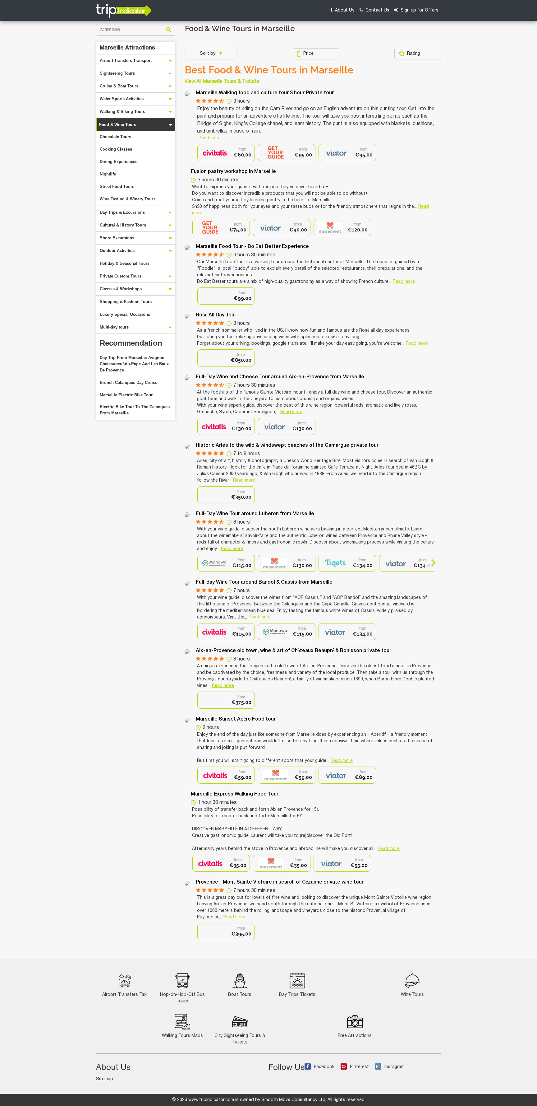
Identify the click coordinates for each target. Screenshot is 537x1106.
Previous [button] (202, 563)
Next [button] (430, 563)
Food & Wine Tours (117, 124)
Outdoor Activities (117, 250)
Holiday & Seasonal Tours (124, 263)
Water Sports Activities (122, 98)
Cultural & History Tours (123, 225)
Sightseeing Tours (117, 73)
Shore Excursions (117, 238)
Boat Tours (239, 995)
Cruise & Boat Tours (119, 86)
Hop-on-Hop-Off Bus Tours (182, 998)
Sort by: (209, 54)
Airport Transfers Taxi (124, 995)
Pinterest (359, 1067)
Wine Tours (412, 995)
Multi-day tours (114, 327)
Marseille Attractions (127, 47)
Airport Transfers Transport (126, 60)
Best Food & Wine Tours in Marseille (269, 70)
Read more (210, 138)
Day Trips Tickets (297, 995)
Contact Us (376, 10)
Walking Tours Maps (182, 1036)
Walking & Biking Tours (122, 111)
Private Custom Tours (120, 276)
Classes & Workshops (121, 289)
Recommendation (131, 343)
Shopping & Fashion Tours (126, 301)
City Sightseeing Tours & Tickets (239, 1039)
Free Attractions (355, 1036)
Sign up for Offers (418, 10)
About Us (344, 10)
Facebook (324, 1067)
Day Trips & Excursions (122, 212)
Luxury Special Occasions (125, 314)
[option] (226, 152)
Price (308, 54)
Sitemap (104, 1079)
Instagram (394, 1067)
